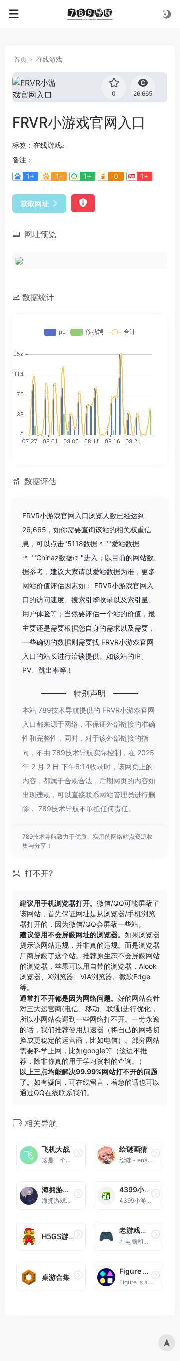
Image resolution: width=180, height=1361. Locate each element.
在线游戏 (49, 59)
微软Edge (135, 976)
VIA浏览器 (96, 976)
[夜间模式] (167, 14)
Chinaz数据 (54, 557)
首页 (20, 59)
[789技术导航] (90, 14)
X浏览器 (61, 976)
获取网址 (35, 203)
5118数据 (83, 543)
